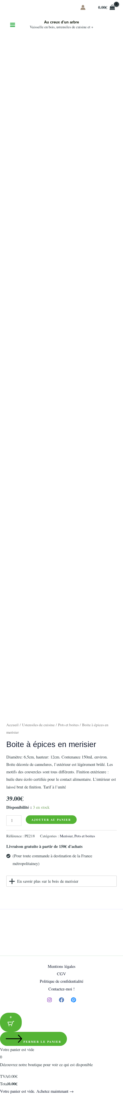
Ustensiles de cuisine (38, 724)
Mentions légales (62, 966)
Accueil (12, 724)
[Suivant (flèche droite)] (18, 1108)
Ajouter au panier (51, 820)
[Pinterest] (73, 999)
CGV (61, 973)
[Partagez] (31, 1100)
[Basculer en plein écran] (18, 1100)
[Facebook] (61, 999)
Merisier (66, 835)
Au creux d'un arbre (61, 22)
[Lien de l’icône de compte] (83, 7)
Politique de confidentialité (61, 981)
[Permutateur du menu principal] (12, 25)
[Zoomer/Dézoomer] (5, 1100)
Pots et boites (68, 724)
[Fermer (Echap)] (43, 1100)
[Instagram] (49, 999)
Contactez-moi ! (61, 989)
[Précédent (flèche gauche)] (5, 1108)
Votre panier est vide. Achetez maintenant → (37, 1091)
